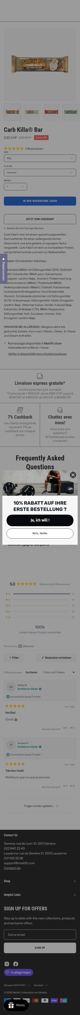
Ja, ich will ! (40, 520)
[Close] (73, 475)
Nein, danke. (40, 533)
